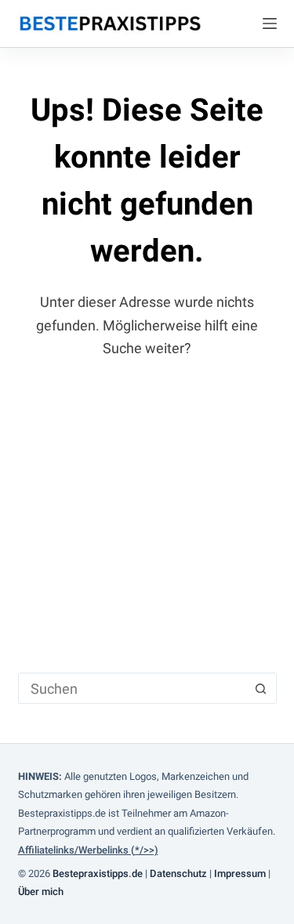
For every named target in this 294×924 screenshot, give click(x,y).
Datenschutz (178, 873)
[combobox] (132, 688)
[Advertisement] (147, 504)
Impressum (240, 873)
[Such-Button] (261, 688)
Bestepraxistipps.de (98, 873)
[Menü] (270, 23)
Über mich (41, 891)
